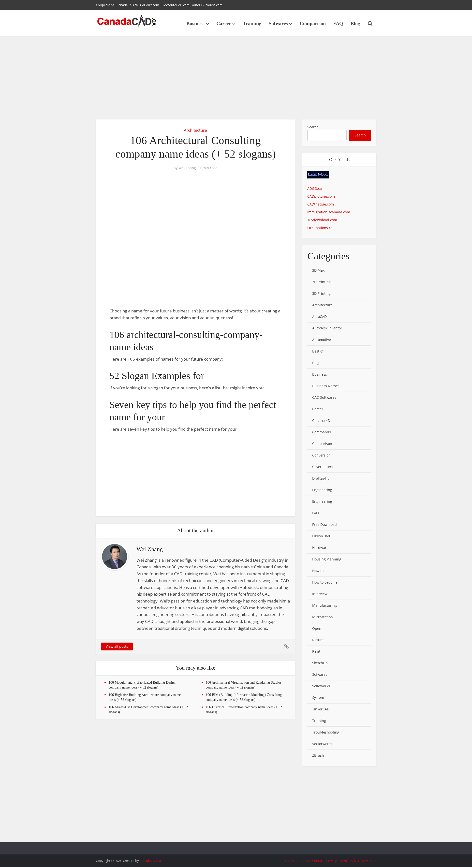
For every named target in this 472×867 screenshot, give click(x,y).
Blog (355, 23)
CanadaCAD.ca (127, 5)
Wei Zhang (187, 168)
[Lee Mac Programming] (318, 178)
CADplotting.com (321, 196)
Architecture (195, 130)
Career (223, 23)
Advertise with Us (363, 860)
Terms (343, 860)
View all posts (117, 646)
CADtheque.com (320, 204)
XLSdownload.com (322, 220)
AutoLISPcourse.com (207, 5)
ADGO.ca (314, 188)
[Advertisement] (236, 77)
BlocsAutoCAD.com (176, 5)
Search (313, 127)
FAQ (338, 23)
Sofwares (278, 23)
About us (303, 860)
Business (195, 23)
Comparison (313, 23)
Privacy (331, 860)
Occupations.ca (320, 227)
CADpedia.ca (105, 5)
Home (289, 860)
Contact (318, 860)
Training (252, 23)
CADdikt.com (149, 5)
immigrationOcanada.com (328, 212)
